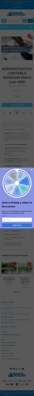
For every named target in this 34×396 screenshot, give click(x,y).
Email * (4, 216)
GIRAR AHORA (17, 225)
